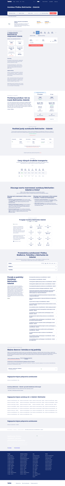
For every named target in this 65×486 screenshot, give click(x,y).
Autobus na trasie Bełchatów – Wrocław (14, 412)
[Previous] (19, 169)
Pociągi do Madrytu (11, 458)
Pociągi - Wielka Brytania (12, 472)
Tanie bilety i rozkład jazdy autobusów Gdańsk (15, 390)
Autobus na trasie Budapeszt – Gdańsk (26, 410)
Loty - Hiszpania (35, 465)
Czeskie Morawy (48, 458)
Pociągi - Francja (10, 468)
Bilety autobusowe (23, 457)
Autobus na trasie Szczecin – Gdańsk (26, 406)
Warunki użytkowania (25, 483)
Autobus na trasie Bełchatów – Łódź (13, 414)
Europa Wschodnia (48, 461)
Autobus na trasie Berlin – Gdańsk (38, 404)
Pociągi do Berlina (11, 462)
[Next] (56, 33)
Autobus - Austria (23, 473)
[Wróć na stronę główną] (10, 1)
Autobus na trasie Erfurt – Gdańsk (13, 424)
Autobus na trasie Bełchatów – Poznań (51, 412)
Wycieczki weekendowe (49, 455)
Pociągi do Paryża (11, 461)
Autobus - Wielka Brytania (24, 472)
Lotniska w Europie (36, 455)
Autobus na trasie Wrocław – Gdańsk (51, 400)
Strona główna (9, 429)
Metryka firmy (18, 483)
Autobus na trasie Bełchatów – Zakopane (27, 414)
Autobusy (17, 1)
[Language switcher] (39, 1)
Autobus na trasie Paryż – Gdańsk (13, 402)
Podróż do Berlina (48, 468)
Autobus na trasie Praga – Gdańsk (13, 404)
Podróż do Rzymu (48, 465)
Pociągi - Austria (10, 473)
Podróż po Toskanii (48, 457)
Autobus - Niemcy (23, 466)
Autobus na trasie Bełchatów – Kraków (51, 410)
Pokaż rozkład (11, 55)
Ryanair (34, 476)
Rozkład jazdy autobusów (24, 458)
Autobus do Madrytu (23, 459)
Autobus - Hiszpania (23, 455)
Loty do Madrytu (35, 458)
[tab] (33, 36)
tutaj (40, 152)
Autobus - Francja (23, 468)
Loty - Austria (35, 475)
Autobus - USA (22, 469)
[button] (30, 13)
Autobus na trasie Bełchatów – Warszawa (14, 380)
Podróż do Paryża (48, 466)
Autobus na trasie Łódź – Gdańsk (25, 404)
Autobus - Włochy (23, 471)
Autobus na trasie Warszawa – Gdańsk (13, 400)
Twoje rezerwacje (44, 1)
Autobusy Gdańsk (21, 429)
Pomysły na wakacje (48, 459)
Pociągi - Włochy (10, 471)
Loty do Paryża (35, 461)
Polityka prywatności (34, 483)
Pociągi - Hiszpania (11, 465)
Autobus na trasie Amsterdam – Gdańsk (51, 408)
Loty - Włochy (35, 472)
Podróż (46, 453)
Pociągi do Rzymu (11, 459)
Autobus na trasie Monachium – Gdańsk (14, 408)
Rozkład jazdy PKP (11, 457)
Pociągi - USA (10, 469)
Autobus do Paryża (23, 462)
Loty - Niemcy (35, 466)
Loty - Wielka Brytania (36, 473)
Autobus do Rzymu (23, 461)
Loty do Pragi (35, 464)
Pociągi (14, 1)
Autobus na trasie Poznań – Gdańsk (38, 402)
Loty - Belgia (35, 469)
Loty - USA (34, 471)
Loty (20, 1)
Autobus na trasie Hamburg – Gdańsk (38, 406)
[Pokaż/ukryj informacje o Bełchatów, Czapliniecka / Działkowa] (56, 369)
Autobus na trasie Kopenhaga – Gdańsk (51, 406)
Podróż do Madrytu (48, 464)
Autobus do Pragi (23, 465)
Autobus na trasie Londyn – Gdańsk (38, 400)
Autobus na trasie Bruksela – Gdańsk (38, 408)
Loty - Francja (35, 468)
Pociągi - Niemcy (10, 466)
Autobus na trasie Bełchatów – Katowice (39, 412)
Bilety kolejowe (10, 455)
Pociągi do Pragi (10, 464)
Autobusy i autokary (23, 453)
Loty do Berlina (35, 462)
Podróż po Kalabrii (48, 462)
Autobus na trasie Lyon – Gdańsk (12, 410)
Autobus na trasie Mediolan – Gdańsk (51, 402)
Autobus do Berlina (23, 464)
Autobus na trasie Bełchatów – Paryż (26, 412)
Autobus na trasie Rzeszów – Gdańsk (26, 408)
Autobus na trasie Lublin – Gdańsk (50, 404)
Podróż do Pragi (48, 469)
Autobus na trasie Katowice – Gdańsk (26, 402)
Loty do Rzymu (35, 459)
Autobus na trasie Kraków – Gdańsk (26, 400)
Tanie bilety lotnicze (36, 457)
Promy (23, 1)
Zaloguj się (56, 1)
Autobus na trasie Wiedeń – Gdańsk (13, 406)
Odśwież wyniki (32, 135)
